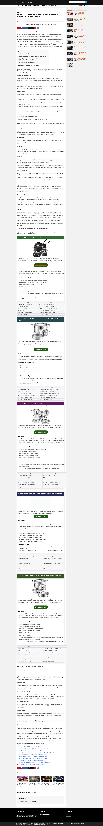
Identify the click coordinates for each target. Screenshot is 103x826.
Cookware (19, 12)
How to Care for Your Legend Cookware (27, 59)
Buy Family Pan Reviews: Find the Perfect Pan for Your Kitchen (32, 760)
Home (19, 5)
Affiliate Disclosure (69, 819)
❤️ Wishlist (82, 5)
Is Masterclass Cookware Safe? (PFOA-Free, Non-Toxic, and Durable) (33, 748)
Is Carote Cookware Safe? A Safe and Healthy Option (30, 746)
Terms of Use (68, 816)
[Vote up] (22, 21)
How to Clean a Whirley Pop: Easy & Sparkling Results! (34, 785)
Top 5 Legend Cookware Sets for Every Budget (28, 58)
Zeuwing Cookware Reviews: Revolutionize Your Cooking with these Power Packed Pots (37, 752)
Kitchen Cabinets (26, 5)
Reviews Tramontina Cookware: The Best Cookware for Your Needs (33, 758)
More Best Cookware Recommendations (27, 62)
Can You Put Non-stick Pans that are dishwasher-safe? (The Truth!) (33, 756)
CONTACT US (54, 5)
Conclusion (21, 61)
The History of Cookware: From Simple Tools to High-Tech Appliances (33, 754)
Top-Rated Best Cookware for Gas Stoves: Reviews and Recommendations (34, 762)
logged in (26, 801)
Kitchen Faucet (46, 5)
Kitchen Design (36, 5)
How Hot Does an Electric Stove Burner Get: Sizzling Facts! (46, 785)
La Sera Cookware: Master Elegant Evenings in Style (21, 785)
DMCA (67, 814)
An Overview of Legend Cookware (25, 53)
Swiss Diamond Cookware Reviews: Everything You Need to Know (32, 750)
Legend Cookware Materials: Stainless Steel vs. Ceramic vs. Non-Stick (33, 56)
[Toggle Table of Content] (46, 52)
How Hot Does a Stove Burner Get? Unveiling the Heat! (58, 785)
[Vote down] (20, 21)
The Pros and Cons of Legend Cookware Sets (28, 55)
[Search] (86, 2)
